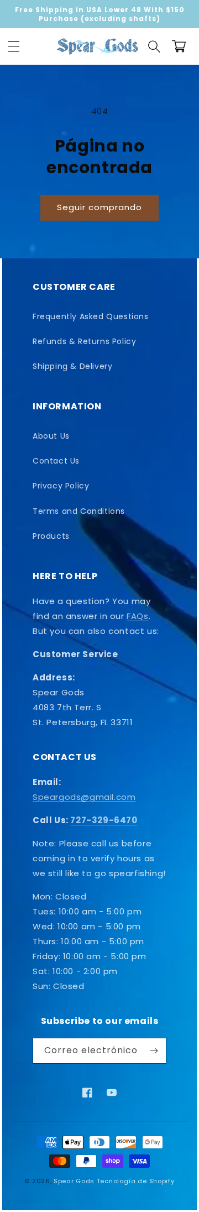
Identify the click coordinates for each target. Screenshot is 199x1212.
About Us (51, 435)
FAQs (137, 616)
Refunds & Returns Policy (84, 341)
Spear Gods (74, 1181)
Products (51, 536)
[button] (14, 46)
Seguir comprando (99, 207)
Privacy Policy (61, 485)
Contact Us (56, 460)
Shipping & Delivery (72, 366)
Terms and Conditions (79, 511)
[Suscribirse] (154, 1051)
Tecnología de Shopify (136, 1181)
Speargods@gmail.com (84, 797)
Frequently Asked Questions (91, 316)
